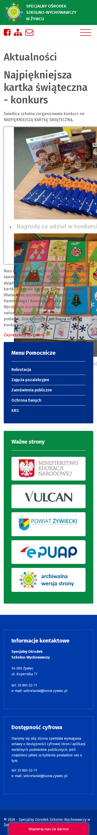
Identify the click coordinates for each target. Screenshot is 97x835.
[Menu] (85, 32)
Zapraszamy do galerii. (25, 335)
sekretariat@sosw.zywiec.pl (45, 691)
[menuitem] (48, 370)
